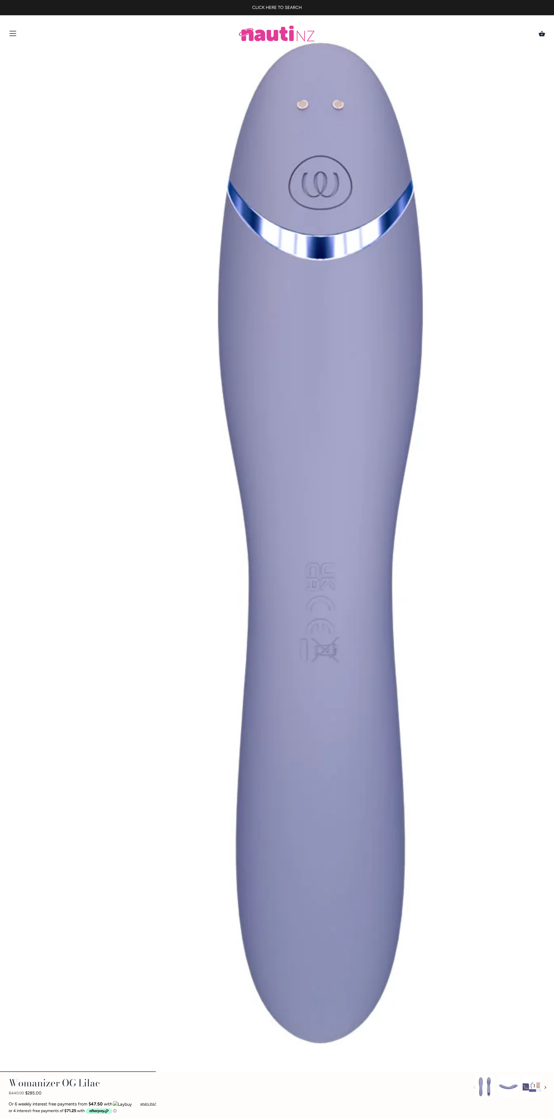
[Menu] (13, 34)
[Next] (545, 1087)
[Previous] (474, 1087)
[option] (484, 1087)
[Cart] (541, 33)
